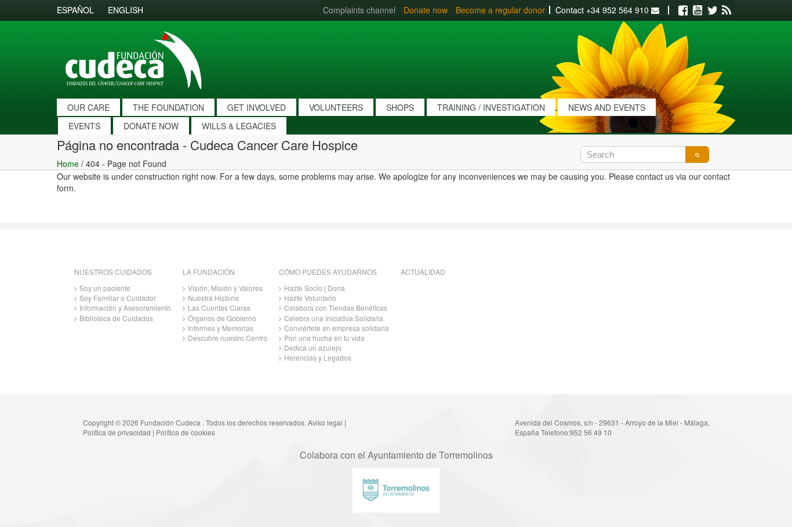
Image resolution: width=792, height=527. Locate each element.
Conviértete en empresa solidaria (336, 328)
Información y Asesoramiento (125, 307)
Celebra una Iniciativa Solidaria (333, 318)
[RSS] (726, 10)
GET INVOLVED (256, 107)
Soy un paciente (104, 288)
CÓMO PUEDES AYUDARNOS (328, 272)
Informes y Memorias (220, 328)
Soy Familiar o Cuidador (117, 298)
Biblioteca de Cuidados (116, 318)
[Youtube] (697, 10)
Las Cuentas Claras (219, 307)
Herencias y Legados (317, 357)
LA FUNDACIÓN (209, 272)
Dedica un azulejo (312, 347)
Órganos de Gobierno (222, 318)
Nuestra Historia (213, 298)
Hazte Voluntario (310, 298)
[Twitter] (712, 10)
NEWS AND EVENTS (606, 107)
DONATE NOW (151, 126)
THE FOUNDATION (168, 107)
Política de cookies (185, 432)
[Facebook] (683, 10)
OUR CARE (88, 107)
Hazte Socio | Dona (314, 288)
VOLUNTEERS (336, 107)
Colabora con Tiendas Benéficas (335, 307)
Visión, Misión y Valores (225, 288)
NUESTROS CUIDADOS (113, 272)
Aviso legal (325, 422)
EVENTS (84, 126)
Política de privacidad (117, 432)
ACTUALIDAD (423, 272)
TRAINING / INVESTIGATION (491, 107)
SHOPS (400, 107)
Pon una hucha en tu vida (324, 338)
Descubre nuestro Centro (227, 338)
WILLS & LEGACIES (239, 126)
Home (68, 163)
